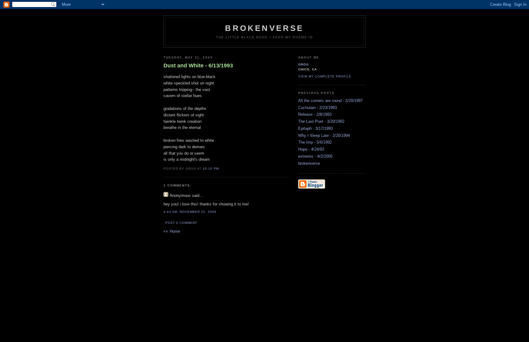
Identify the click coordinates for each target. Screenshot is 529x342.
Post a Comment (181, 222)
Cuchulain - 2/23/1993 (317, 107)
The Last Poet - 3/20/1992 (321, 121)
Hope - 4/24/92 (311, 149)
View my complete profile (324, 76)
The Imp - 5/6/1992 (315, 142)
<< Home (171, 231)
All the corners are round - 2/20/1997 (330, 100)
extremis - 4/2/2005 (315, 156)
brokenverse (264, 28)
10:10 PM (211, 168)
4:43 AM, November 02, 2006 (189, 211)
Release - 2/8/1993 (315, 114)
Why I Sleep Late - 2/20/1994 (324, 135)
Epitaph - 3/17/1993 (315, 128)
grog (303, 64)
